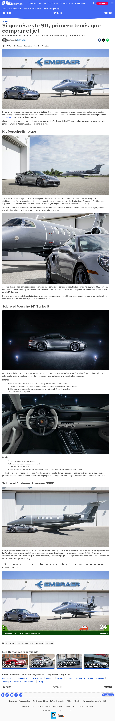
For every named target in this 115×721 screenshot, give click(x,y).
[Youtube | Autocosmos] (11, 695)
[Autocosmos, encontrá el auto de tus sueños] (11, 3)
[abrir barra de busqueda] (94, 3)
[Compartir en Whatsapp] (107, 40)
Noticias (42, 3)
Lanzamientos (80, 678)
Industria (69, 678)
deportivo (28, 46)
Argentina (25, 706)
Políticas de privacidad (57, 701)
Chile (32, 706)
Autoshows (50, 678)
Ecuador (48, 706)
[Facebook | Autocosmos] (2, 695)
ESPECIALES (57, 12)
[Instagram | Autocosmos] (16, 695)
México (68, 706)
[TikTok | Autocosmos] (20, 695)
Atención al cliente (24, 701)
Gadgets (60, 678)
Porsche (37, 46)
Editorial (11, 9)
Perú (74, 706)
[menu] (112, 3)
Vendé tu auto (102, 3)
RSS (104, 701)
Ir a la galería (103, 633)
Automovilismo (8, 678)
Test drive (17, 681)
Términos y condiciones (40, 701)
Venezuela (89, 706)
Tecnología (6, 681)
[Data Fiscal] (53, 715)
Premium (45, 46)
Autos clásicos (22, 678)
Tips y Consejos (29, 681)
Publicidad (77, 701)
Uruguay (81, 706)
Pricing (69, 701)
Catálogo (33, 3)
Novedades (99, 678)
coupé (19, 46)
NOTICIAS (7, 12)
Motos (90, 678)
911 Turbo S (10, 46)
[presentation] (55, 601)
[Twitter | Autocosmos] (7, 695)
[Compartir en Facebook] (99, 40)
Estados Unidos (58, 706)
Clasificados (53, 3)
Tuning (5, 22)
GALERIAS (108, 12)
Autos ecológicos (36, 678)
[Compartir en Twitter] (103, 40)
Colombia (40, 706)
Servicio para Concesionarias (92, 701)
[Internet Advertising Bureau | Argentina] (61, 715)
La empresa (13, 701)
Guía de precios (66, 3)
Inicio (4, 9)
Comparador (80, 3)
